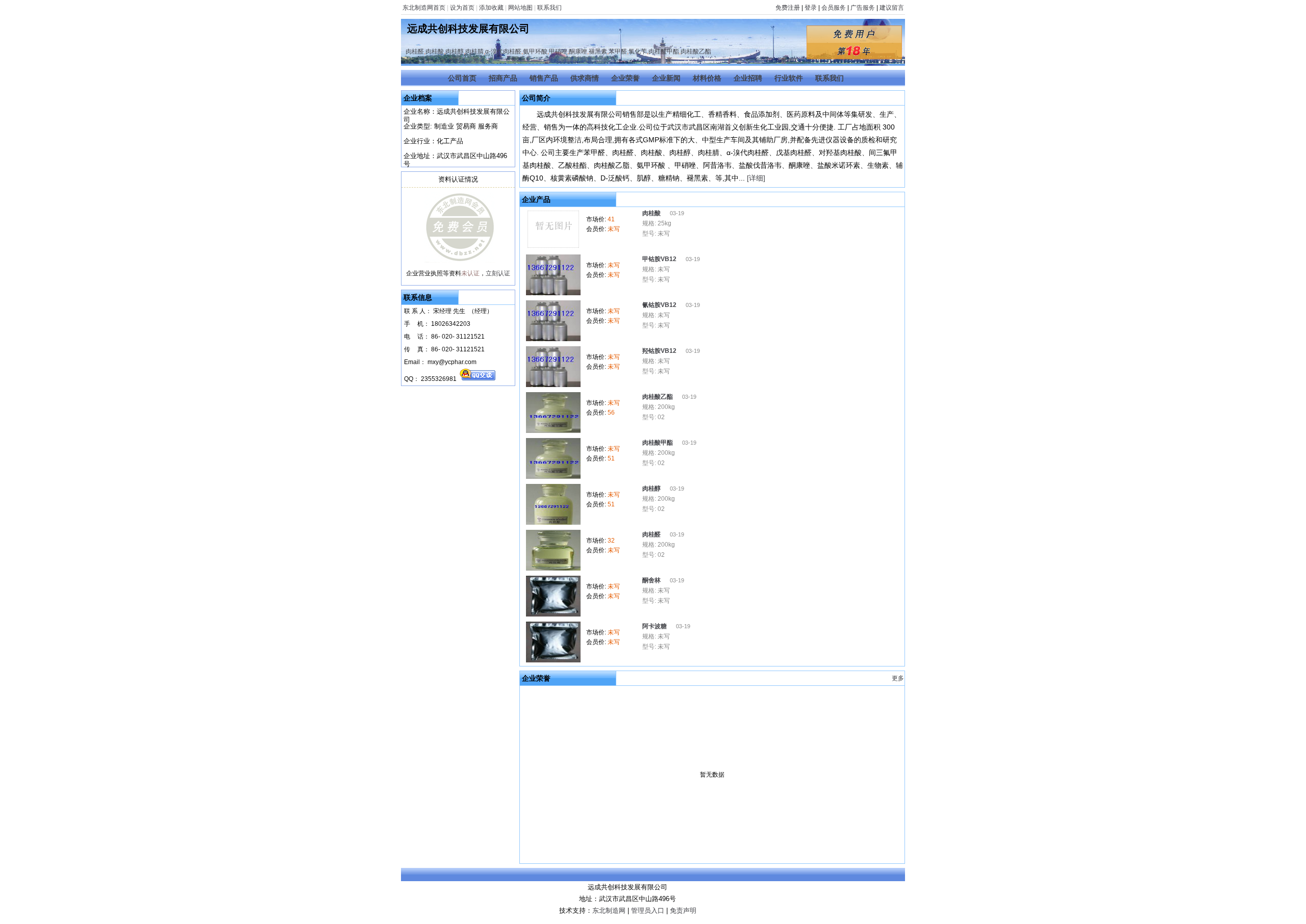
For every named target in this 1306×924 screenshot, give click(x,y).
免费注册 (787, 7)
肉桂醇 (454, 51)
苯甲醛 (618, 51)
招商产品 (503, 78)
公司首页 (462, 78)
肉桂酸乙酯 (696, 51)
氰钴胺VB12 (660, 305)
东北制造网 (608, 910)
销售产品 (544, 78)
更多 (898, 678)
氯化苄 (638, 51)
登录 (811, 7)
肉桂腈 (474, 51)
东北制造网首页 (424, 7)
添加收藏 (491, 7)
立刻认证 (498, 273)
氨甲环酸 (535, 51)
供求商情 (584, 78)
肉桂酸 (434, 51)
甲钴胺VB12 (660, 259)
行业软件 (788, 78)
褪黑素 (598, 51)
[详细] (756, 178)
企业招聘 (748, 78)
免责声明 (683, 910)
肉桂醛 (415, 51)
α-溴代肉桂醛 (503, 51)
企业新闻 (666, 78)
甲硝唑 (558, 51)
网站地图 (520, 7)
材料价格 (707, 78)
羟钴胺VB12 (660, 350)
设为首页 (462, 7)
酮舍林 (652, 580)
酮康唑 (578, 51)
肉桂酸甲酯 (663, 51)
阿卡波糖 (655, 626)
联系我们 (549, 7)
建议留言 (892, 7)
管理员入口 (647, 910)
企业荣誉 (625, 78)
